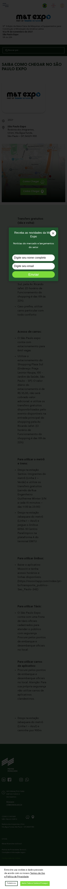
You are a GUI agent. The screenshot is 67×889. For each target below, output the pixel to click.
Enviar (33, 274)
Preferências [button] (11, 883)
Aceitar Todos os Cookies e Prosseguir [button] (35, 883)
